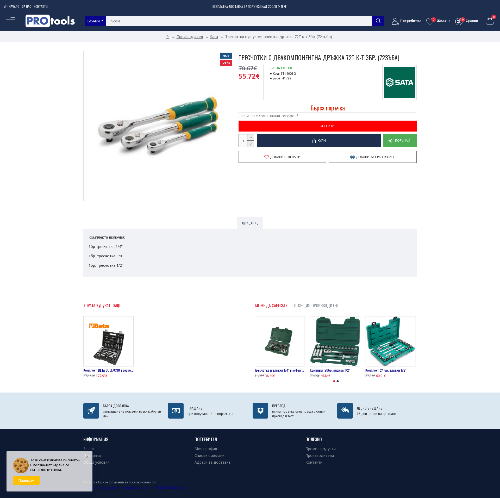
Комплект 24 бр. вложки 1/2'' (386, 370)
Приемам (26, 480)
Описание (250, 223)
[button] (334, 381)
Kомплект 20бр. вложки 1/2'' (331, 370)
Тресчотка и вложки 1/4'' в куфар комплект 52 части (280, 370)
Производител (190, 36)
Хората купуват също (102, 306)
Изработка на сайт (100, 487)
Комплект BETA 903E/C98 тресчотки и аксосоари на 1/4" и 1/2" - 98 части (108, 370)
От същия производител (315, 306)
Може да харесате (271, 306)
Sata (214, 36)
